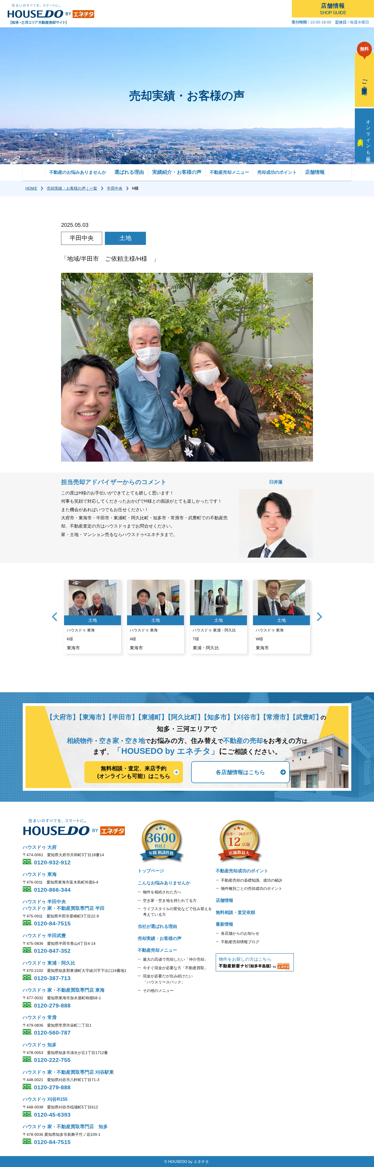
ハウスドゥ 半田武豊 (44, 935)
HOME (31, 188)
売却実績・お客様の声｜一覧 (72, 188)
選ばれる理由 (129, 172)
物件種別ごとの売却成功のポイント (251, 888)
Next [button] (319, 616)
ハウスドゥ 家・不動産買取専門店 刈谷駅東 (68, 1072)
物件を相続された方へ (162, 892)
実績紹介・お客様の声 (177, 172)
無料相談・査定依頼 (235, 912)
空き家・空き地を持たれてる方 (170, 900)
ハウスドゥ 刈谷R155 (45, 1099)
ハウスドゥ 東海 (40, 874)
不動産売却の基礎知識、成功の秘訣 (251, 880)
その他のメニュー (158, 990)
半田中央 (114, 188)
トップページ (151, 870)
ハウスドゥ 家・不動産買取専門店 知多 (65, 1126)
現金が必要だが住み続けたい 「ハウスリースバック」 (168, 979)
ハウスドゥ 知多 (40, 1044)
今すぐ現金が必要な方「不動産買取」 (175, 968)
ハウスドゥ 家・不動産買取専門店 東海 (64, 990)
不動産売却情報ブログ (240, 942)
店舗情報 (315, 172)
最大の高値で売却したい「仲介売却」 (175, 959)
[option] (92, 617)
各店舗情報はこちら (240, 772)
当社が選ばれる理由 (157, 926)
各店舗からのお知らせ (240, 933)
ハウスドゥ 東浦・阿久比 (49, 963)
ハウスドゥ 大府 (40, 847)
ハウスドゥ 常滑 (40, 1017)
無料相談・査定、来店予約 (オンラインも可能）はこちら (133, 772)
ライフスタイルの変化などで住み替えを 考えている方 (177, 912)
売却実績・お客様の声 (160, 938)
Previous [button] (54, 616)
